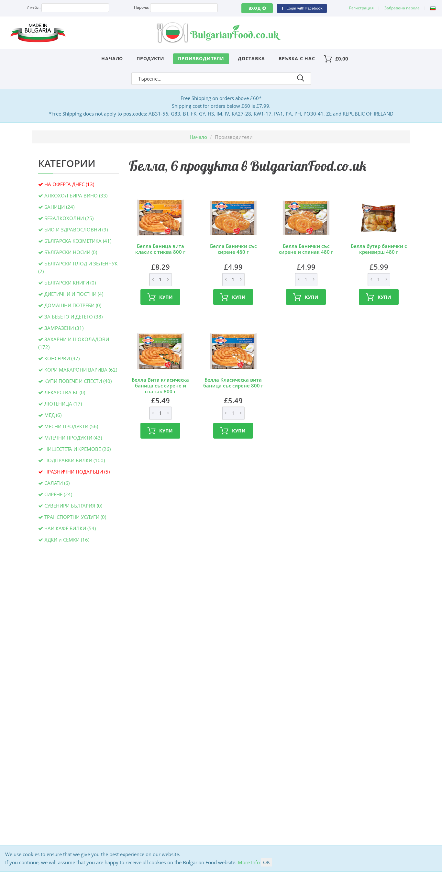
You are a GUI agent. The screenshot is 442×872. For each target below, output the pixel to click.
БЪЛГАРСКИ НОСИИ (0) (70, 252)
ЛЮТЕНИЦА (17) (63, 403)
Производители (201, 58)
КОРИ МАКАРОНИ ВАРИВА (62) (80, 369)
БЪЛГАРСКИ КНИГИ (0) (70, 282)
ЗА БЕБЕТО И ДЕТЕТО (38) (73, 316)
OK (266, 862)
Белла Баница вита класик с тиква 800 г (160, 249)
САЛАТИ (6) (57, 483)
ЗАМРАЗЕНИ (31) (63, 328)
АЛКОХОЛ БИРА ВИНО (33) (75, 195)
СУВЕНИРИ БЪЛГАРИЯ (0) (73, 505)
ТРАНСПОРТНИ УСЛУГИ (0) (75, 517)
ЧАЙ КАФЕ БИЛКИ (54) (70, 528)
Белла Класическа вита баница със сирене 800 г (233, 382)
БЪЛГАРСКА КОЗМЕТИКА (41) (77, 241)
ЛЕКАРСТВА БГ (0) (64, 392)
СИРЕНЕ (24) (58, 494)
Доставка (251, 58)
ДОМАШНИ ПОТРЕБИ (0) (72, 305)
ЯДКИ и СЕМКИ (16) (66, 539)
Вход (255, 8)
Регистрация (361, 8)
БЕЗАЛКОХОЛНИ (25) (69, 218)
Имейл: (33, 7)
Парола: (141, 7)
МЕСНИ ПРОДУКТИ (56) (71, 426)
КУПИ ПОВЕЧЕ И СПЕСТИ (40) (78, 381)
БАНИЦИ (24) (59, 207)
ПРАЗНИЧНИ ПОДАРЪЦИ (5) (77, 471)
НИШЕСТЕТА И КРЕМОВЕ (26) (77, 449)
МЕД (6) (52, 415)
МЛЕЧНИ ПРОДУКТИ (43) (73, 437)
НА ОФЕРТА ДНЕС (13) (69, 184)
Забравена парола (402, 8)
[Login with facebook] (301, 8)
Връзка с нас (297, 58)
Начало (112, 58)
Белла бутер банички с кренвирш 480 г (379, 249)
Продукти (150, 58)
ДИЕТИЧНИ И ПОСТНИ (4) (73, 294)
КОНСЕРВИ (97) (62, 358)
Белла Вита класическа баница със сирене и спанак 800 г (160, 385)
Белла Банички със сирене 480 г (233, 249)
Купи (166, 297)
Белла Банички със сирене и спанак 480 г (306, 249)
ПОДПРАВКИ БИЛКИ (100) (74, 460)
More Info (249, 862)
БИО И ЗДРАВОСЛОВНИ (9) (76, 229)
